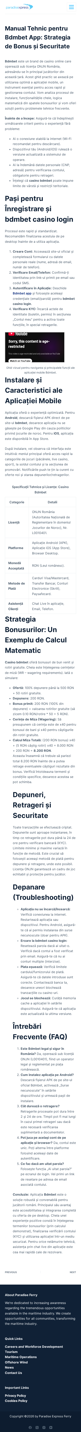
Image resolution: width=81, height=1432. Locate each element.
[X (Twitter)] (37, 1427)
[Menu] (71, 7)
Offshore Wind (16, 1362)
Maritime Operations (21, 1357)
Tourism (11, 1352)
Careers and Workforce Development (34, 1347)
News (9, 1367)
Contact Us (13, 1373)
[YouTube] (50, 1427)
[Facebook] (30, 1427)
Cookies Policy (16, 1401)
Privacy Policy (15, 1396)
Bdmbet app (22, 293)
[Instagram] (43, 1427)
